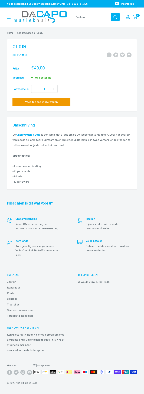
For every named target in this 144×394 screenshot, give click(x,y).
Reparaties (14, 287)
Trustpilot (13, 304)
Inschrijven (127, 3)
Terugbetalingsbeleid (20, 315)
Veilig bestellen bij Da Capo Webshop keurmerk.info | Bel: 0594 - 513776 (47, 3)
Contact (12, 298)
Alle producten (25, 32)
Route (11, 293)
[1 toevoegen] (53, 89)
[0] (135, 17)
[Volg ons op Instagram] (22, 372)
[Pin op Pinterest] (115, 54)
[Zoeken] (115, 17)
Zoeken (11, 281)
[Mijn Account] (128, 17)
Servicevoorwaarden (20, 310)
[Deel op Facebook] (109, 54)
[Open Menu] (9, 17)
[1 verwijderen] (35, 89)
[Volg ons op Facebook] (9, 372)
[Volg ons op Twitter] (16, 372)
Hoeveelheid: (20, 88)
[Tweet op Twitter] (122, 54)
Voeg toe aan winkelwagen (41, 101)
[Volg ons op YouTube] (29, 372)
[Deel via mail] (129, 54)
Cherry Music (20, 55)
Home (10, 32)
